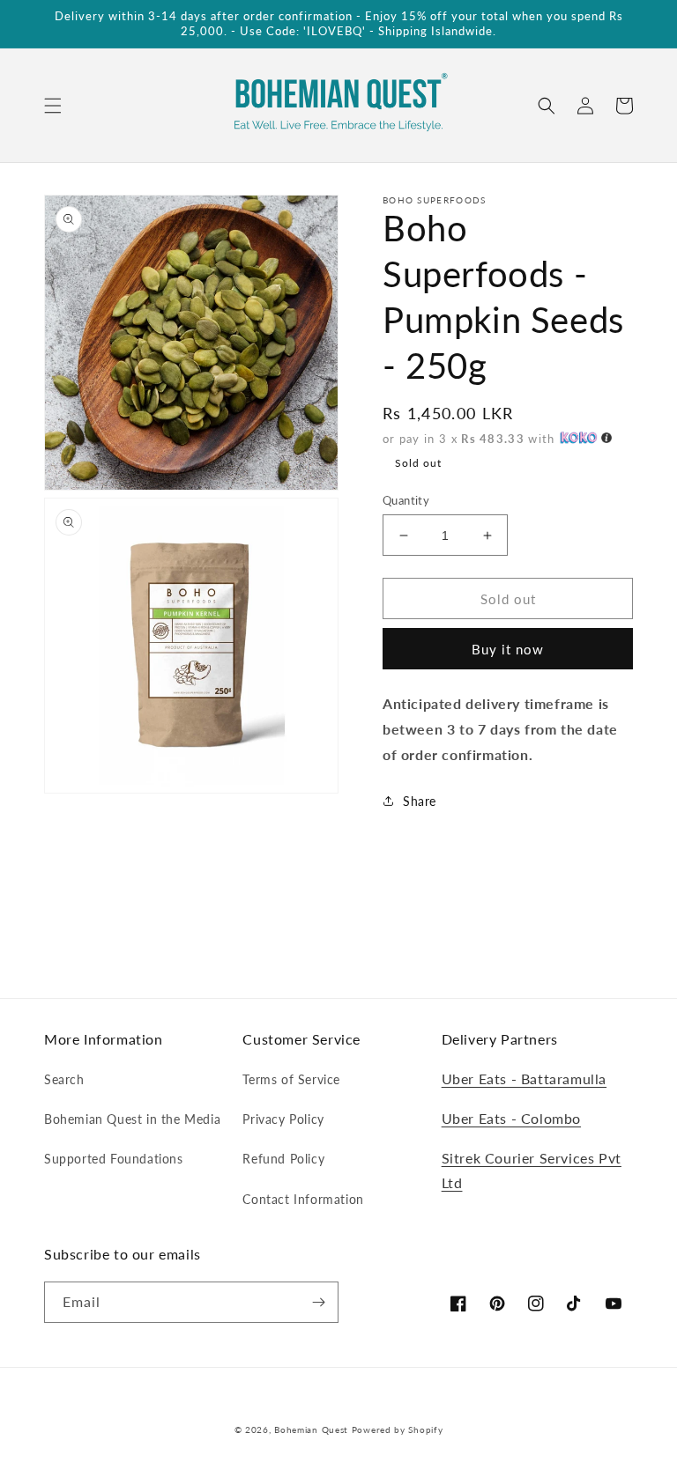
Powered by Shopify (397, 1429)
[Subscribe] (318, 1302)
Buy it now (508, 649)
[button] (52, 105)
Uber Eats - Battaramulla (524, 1078)
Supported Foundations (113, 1158)
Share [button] (419, 801)
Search (64, 1079)
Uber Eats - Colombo (511, 1118)
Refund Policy (283, 1158)
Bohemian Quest (311, 1429)
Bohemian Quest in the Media (132, 1119)
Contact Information (302, 1199)
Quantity (406, 500)
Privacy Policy (283, 1119)
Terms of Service (291, 1079)
